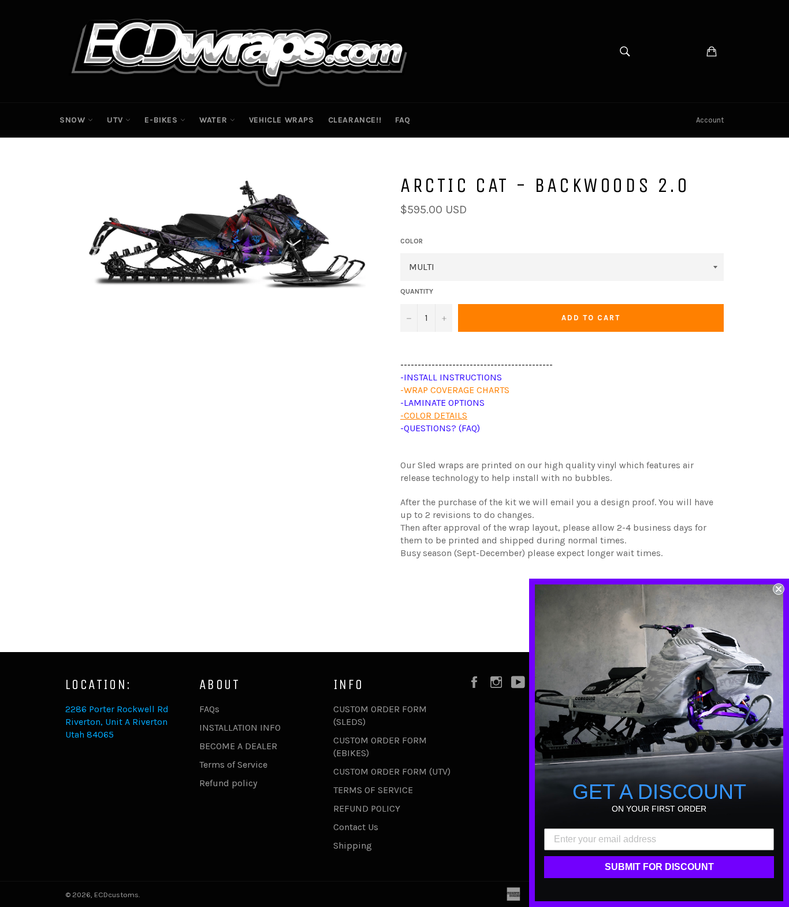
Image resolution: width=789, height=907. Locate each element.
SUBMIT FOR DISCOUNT (659, 867)
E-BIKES (162, 120)
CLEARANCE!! (355, 120)
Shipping (352, 845)
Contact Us (355, 826)
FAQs (209, 709)
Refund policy (228, 783)
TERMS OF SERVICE (373, 789)
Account (710, 120)
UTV (116, 120)
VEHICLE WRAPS (281, 120)
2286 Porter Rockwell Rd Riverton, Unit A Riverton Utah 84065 (117, 722)
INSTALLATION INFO (240, 727)
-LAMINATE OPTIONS (442, 402)
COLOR (411, 241)
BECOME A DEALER (238, 746)
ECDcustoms (116, 894)
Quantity (416, 291)
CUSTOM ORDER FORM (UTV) (392, 771)
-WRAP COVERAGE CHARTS (454, 389)
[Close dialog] (778, 589)
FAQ (403, 120)
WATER (214, 120)
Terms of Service (233, 764)
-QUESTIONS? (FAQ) (440, 428)
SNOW (73, 120)
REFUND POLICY (366, 808)
